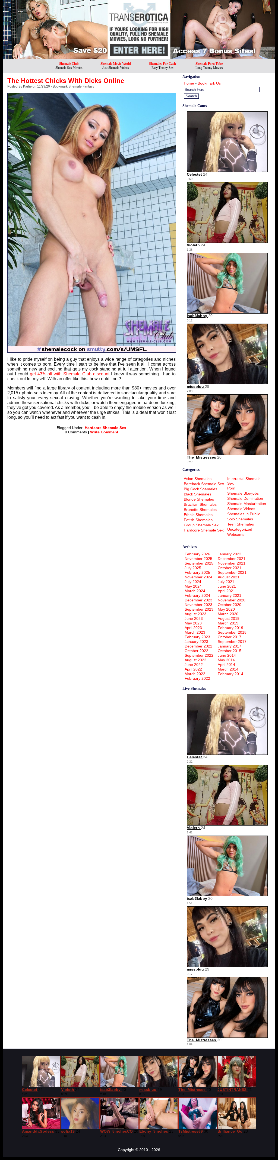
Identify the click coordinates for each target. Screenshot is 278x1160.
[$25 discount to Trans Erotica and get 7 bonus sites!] (139, 57)
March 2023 (195, 632)
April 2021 (226, 591)
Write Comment (104, 432)
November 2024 (198, 577)
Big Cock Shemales (200, 489)
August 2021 (228, 577)
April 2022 (193, 669)
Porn (231, 488)
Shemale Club (69, 64)
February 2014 (230, 674)
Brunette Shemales (200, 509)
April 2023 (193, 628)
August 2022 (195, 660)
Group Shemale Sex (201, 525)
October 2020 (229, 604)
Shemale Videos (241, 509)
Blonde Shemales (199, 499)
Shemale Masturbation (246, 503)
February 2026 (197, 554)
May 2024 (193, 586)
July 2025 (193, 568)
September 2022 (199, 655)
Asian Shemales (197, 478)
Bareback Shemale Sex (204, 484)
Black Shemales (197, 494)
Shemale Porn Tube (209, 64)
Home (189, 83)
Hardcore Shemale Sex (105, 428)
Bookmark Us (209, 83)
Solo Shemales (240, 519)
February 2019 (230, 628)
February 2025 (197, 572)
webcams (235, 534)
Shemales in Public (243, 514)
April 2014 (226, 664)
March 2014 (228, 669)
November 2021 (231, 563)
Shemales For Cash (162, 64)
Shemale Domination (245, 498)
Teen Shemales (240, 524)
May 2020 (226, 609)
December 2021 (231, 558)
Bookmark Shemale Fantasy (73, 86)
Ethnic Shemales (198, 515)
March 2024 (195, 591)
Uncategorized (239, 529)
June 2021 (227, 586)
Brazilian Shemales (200, 504)
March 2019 (228, 623)
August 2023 (195, 614)
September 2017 (232, 641)
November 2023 (198, 604)
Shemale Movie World (115, 64)
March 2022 (195, 674)
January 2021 (229, 595)
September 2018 (232, 632)
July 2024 (193, 581)
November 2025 (198, 558)
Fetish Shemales (198, 520)
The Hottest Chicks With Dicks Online (65, 80)
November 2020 (231, 600)
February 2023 (197, 637)
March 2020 (228, 614)
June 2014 (227, 655)
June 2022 (194, 664)
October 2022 (196, 651)
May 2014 (226, 660)
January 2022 (229, 554)
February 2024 (197, 595)
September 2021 (232, 572)
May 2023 (193, 623)
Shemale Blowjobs (243, 493)
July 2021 (226, 581)
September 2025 (199, 563)
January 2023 (196, 641)
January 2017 (229, 646)
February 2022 (197, 678)
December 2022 (198, 646)
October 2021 (229, 568)
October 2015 (229, 651)
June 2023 (194, 618)
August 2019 (228, 618)
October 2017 (229, 637)
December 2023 (198, 600)
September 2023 (199, 609)
